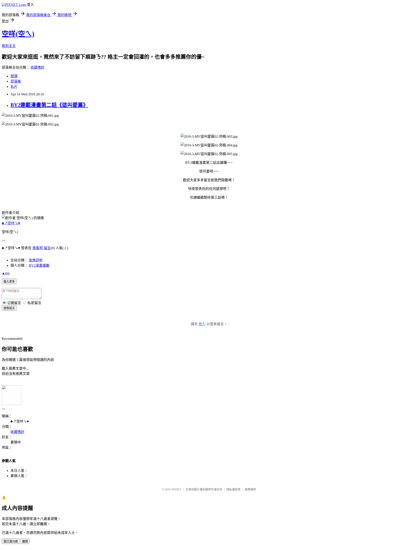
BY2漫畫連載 (39, 265)
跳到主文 (9, 46)
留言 (47, 248)
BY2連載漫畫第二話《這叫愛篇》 (49, 105)
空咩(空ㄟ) (18, 34)
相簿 (13, 76)
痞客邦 (37, 248)
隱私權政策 (233, 489)
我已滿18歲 (10, 541)
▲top (6, 273)
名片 (13, 86)
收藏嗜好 (37, 67)
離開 (25, 541)
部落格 (15, 81)
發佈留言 (9, 308)
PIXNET (176, 489)
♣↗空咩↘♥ (11, 223)
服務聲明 (250, 489)
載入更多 (9, 281)
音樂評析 (36, 260)
